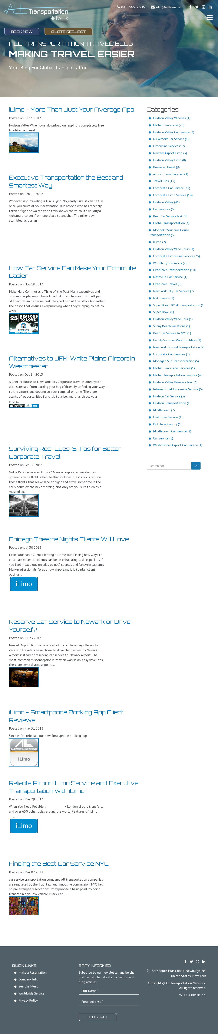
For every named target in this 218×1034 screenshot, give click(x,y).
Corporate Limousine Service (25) (176, 256)
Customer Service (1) (167, 417)
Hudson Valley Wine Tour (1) (173, 319)
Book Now (22, 31)
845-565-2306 (133, 6)
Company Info (28, 979)
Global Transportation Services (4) (177, 375)
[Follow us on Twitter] (197, 7)
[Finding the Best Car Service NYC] (24, 905)
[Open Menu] (210, 17)
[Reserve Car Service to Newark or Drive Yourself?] (24, 677)
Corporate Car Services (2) (171, 354)
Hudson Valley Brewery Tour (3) (175, 382)
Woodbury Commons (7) (169, 263)
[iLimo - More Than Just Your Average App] (24, 142)
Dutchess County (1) (167, 424)
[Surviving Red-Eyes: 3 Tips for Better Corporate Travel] (24, 505)
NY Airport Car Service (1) (171, 139)
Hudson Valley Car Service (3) (173, 132)
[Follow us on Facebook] (190, 7)
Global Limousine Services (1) (174, 368)
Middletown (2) (164, 410)
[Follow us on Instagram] (203, 7)
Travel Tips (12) (164, 181)
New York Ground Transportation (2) (178, 347)
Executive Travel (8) (167, 284)
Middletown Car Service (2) (172, 431)
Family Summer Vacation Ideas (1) (177, 340)
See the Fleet (28, 986)
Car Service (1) (163, 438)
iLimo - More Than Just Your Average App (71, 109)
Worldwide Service (31, 993)
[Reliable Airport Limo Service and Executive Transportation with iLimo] (24, 826)
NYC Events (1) (163, 298)
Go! (196, 466)
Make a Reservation (33, 972)
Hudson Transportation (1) (172, 403)
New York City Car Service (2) (173, 291)
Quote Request (68, 31)
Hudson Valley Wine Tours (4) (173, 249)
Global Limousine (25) (168, 125)
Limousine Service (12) (169, 146)
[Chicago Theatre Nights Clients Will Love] (24, 584)
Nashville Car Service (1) (170, 277)
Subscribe (98, 1017)
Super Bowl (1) (163, 312)
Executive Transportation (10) (174, 270)
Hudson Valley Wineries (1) (171, 118)
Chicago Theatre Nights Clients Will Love (69, 539)
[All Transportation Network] (36, 12)
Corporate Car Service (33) (171, 188)
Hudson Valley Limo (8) (169, 160)
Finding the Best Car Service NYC (59, 863)
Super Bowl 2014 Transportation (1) (179, 305)
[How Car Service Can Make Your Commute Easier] (24, 323)
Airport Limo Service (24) (170, 174)
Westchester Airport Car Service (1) (177, 445)
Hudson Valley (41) (166, 202)
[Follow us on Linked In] (210, 7)
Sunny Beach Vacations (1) (171, 326)
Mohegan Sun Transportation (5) (176, 361)
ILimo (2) (159, 242)
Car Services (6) (164, 209)
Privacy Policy (28, 1000)
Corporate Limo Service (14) (173, 195)
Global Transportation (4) (171, 223)
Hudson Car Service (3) (169, 396)
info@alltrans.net (169, 7)
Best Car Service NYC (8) (170, 216)
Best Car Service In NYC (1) (172, 333)
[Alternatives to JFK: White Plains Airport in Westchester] (24, 406)
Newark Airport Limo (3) (170, 153)
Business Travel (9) (166, 167)
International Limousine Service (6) (178, 389)
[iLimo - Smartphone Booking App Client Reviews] (24, 752)
